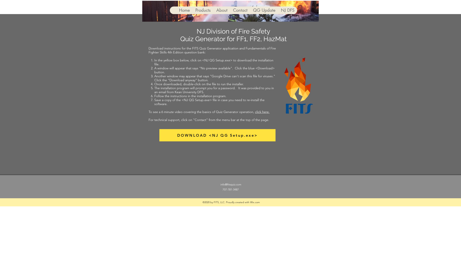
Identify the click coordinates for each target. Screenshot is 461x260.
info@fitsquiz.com (230, 184)
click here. (262, 112)
